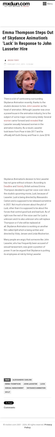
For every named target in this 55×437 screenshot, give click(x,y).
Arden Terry (13, 60)
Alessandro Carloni (22, 380)
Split (7, 392)
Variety (20, 186)
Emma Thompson (12, 384)
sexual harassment (14, 388)
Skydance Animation (36, 388)
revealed (34, 120)
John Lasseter (33, 106)
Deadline (8, 186)
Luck (42, 384)
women (7, 120)
